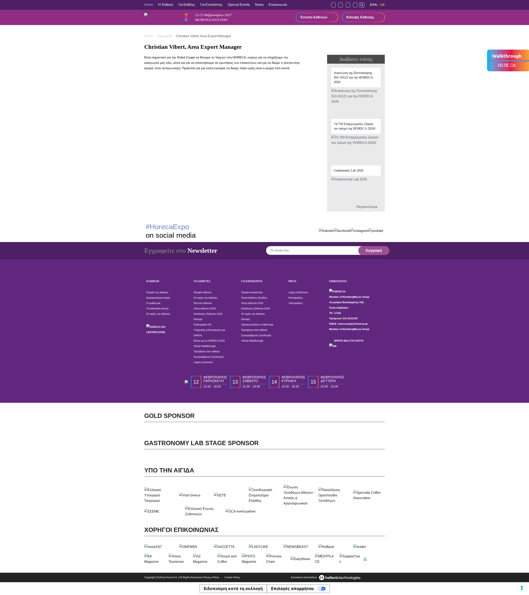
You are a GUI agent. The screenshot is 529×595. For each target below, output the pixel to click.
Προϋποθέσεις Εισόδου (254, 297)
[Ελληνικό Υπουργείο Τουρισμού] (160, 495)
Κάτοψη (198, 319)
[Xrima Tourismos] (179, 559)
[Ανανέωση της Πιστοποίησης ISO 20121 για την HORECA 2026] (356, 91)
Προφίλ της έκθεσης (157, 292)
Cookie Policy (232, 577)
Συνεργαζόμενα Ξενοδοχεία (209, 356)
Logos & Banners (298, 292)
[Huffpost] (334, 547)
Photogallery (295, 297)
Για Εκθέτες (186, 4)
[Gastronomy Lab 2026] (356, 184)
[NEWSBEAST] (299, 547)
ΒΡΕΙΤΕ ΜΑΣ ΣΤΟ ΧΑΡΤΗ (348, 340)
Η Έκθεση (165, 4)
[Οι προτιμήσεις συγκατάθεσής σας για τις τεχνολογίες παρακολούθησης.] (522, 588)
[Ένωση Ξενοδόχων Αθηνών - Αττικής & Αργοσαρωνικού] (299, 495)
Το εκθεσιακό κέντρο (157, 308)
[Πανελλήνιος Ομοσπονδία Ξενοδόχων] (334, 495)
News (259, 4)
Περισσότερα (367, 207)
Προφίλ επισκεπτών (252, 292)
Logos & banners (203, 362)
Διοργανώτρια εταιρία (158, 297)
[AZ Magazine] (203, 559)
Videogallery (295, 303)
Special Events (239, 4)
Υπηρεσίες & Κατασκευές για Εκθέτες (209, 333)
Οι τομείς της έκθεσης (158, 313)
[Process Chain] (276, 559)
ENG (373, 4)
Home (148, 4)
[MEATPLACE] (325, 559)
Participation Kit (202, 324)
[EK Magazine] (154, 559)
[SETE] (229, 495)
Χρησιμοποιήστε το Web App (257, 324)
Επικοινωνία (278, 4)
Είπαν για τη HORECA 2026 (209, 340)
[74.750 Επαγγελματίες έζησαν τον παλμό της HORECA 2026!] (356, 140)
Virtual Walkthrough (205, 346)
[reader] (369, 547)
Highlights (165, 36)
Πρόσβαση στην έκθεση (207, 351)
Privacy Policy (211, 577)
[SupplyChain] (349, 559)
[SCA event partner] (244, 511)
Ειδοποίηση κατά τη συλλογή (233, 588)
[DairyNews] (301, 559)
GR (382, 4)
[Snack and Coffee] (227, 559)
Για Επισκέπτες (211, 4)
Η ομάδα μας (153, 303)
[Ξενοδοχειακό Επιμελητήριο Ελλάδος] (264, 495)
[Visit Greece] (195, 495)
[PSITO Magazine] (252, 559)
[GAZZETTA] (229, 547)
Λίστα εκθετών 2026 (205, 308)
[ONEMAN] (195, 547)
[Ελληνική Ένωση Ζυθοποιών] (203, 511)
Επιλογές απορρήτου (292, 588)
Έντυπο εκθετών (203, 303)
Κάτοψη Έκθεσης (360, 17)
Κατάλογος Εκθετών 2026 (208, 313)
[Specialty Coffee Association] (369, 495)
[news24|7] (160, 547)
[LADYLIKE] (264, 547)
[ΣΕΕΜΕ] (163, 511)
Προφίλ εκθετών (202, 292)
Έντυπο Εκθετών (313, 17)
